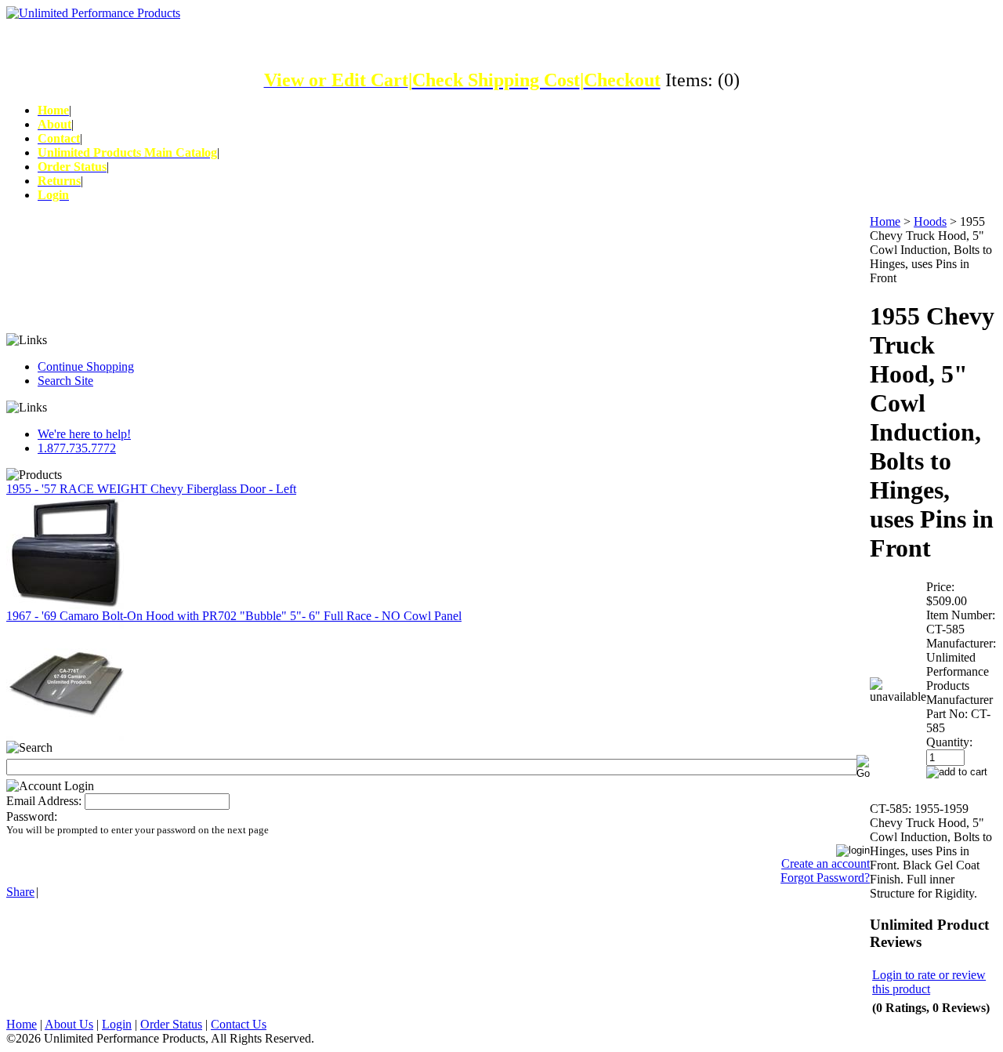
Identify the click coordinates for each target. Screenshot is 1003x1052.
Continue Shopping (86, 366)
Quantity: (949, 742)
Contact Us (238, 1024)
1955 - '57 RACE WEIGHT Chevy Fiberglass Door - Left (151, 488)
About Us (69, 1024)
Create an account (825, 863)
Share (20, 891)
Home (885, 221)
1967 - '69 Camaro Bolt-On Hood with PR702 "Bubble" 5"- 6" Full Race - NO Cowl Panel (234, 615)
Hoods (930, 221)
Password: (31, 816)
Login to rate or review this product (929, 982)
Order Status (171, 1024)
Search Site (65, 380)
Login (117, 1024)
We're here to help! (84, 434)
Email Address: (43, 800)
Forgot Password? (825, 877)
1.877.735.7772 (77, 448)
